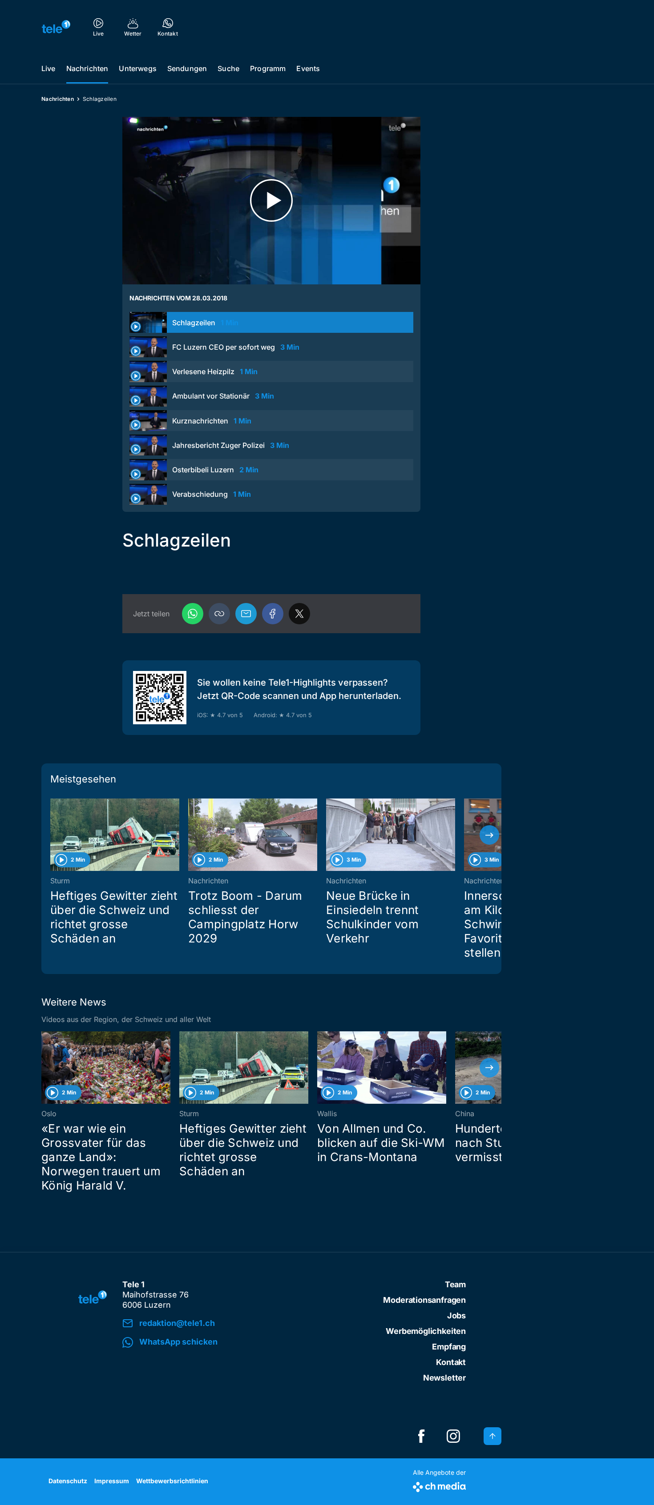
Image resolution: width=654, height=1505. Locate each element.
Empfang (449, 1346)
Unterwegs (137, 68)
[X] (299, 613)
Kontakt (451, 1362)
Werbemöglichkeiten (426, 1331)
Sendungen (187, 68)
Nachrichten (87, 68)
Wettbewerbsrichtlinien (172, 1481)
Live (48, 68)
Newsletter (444, 1377)
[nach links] (53, 835)
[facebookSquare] (421, 1436)
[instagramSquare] (453, 1436)
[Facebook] (272, 613)
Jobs (456, 1315)
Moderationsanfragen (424, 1300)
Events (308, 68)
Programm (268, 68)
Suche (228, 68)
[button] (219, 613)
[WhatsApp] (192, 613)
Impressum (111, 1481)
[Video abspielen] (271, 200)
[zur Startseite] (56, 26)
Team (455, 1284)
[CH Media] (439, 1485)
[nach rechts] (489, 835)
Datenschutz (67, 1481)
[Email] (246, 613)
